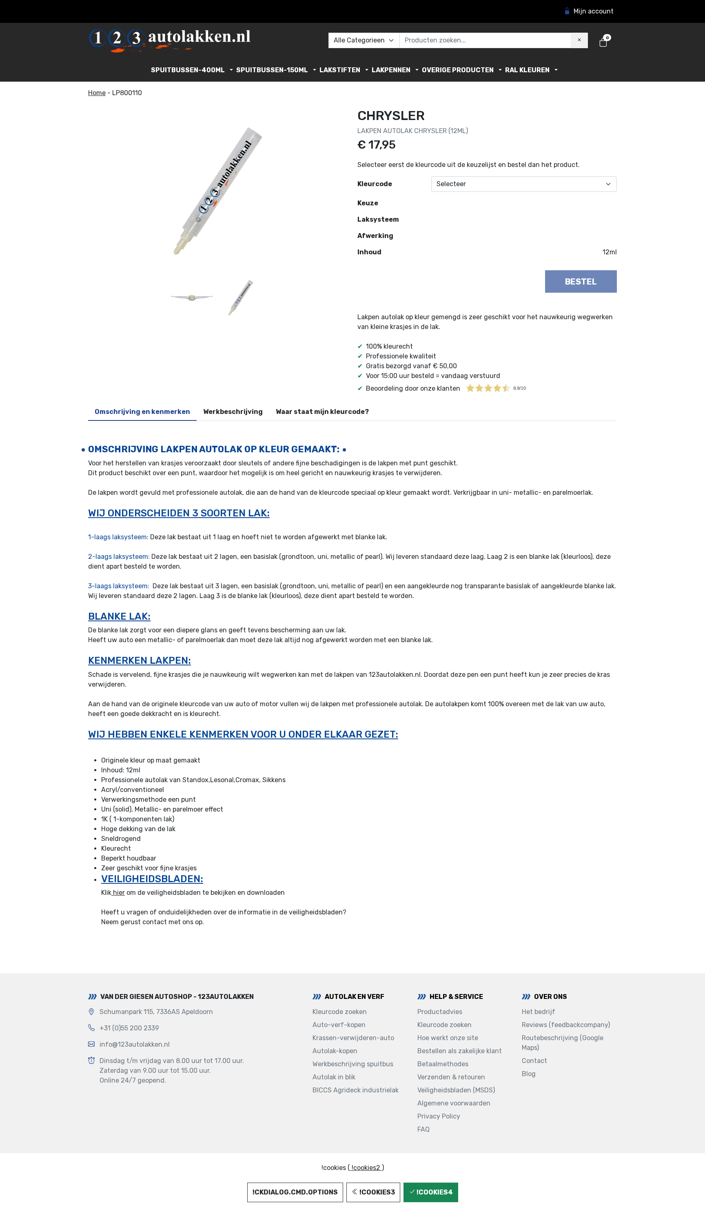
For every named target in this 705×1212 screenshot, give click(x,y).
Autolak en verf (354, 997)
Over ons (550, 997)
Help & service (456, 997)
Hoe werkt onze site (447, 1038)
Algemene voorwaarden (453, 1103)
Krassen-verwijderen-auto (353, 1038)
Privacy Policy (438, 1116)
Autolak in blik (334, 1077)
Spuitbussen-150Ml (272, 70)
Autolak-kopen (335, 1051)
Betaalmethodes (442, 1064)
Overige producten (458, 70)
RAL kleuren (527, 70)
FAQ (423, 1129)
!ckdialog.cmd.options (295, 1192)
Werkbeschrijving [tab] (233, 412)
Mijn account (594, 11)
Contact (534, 1061)
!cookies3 (376, 1192)
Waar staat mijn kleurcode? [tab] (322, 412)
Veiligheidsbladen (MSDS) (456, 1090)
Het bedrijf (538, 1012)
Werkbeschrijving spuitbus (353, 1064)
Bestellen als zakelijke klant (459, 1051)
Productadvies (439, 1012)
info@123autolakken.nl (135, 1044)
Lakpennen (391, 70)
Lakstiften (339, 70)
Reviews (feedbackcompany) (566, 1025)
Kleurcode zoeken (340, 1012)
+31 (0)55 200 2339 (129, 1028)
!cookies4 (434, 1192)
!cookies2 (366, 1168)
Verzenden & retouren (451, 1077)
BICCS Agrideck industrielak (356, 1090)
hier (118, 892)
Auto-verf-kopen (339, 1025)
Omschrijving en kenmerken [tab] (142, 412)
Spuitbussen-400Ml (188, 70)
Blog (529, 1074)
